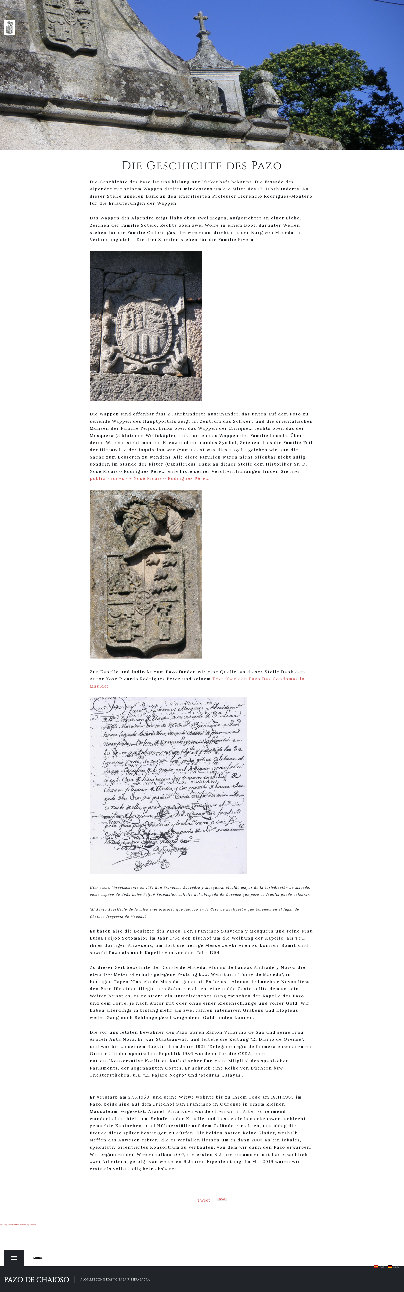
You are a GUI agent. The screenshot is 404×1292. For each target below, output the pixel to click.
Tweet (204, 1200)
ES (382, 1266)
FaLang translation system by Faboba (18, 1224)
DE (395, 1266)
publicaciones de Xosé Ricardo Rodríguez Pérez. (150, 478)
